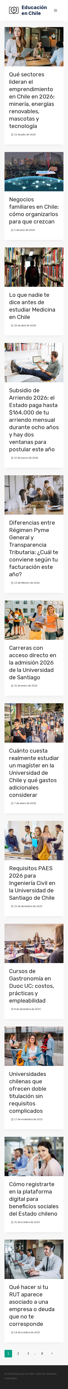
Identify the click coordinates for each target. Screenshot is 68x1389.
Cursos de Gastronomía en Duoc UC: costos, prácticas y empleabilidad (31, 986)
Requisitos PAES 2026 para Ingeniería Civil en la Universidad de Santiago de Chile (32, 883)
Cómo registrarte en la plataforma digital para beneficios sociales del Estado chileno (34, 1199)
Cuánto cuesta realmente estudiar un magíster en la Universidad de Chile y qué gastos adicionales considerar (34, 772)
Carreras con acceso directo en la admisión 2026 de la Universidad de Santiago (32, 662)
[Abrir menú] (55, 10)
